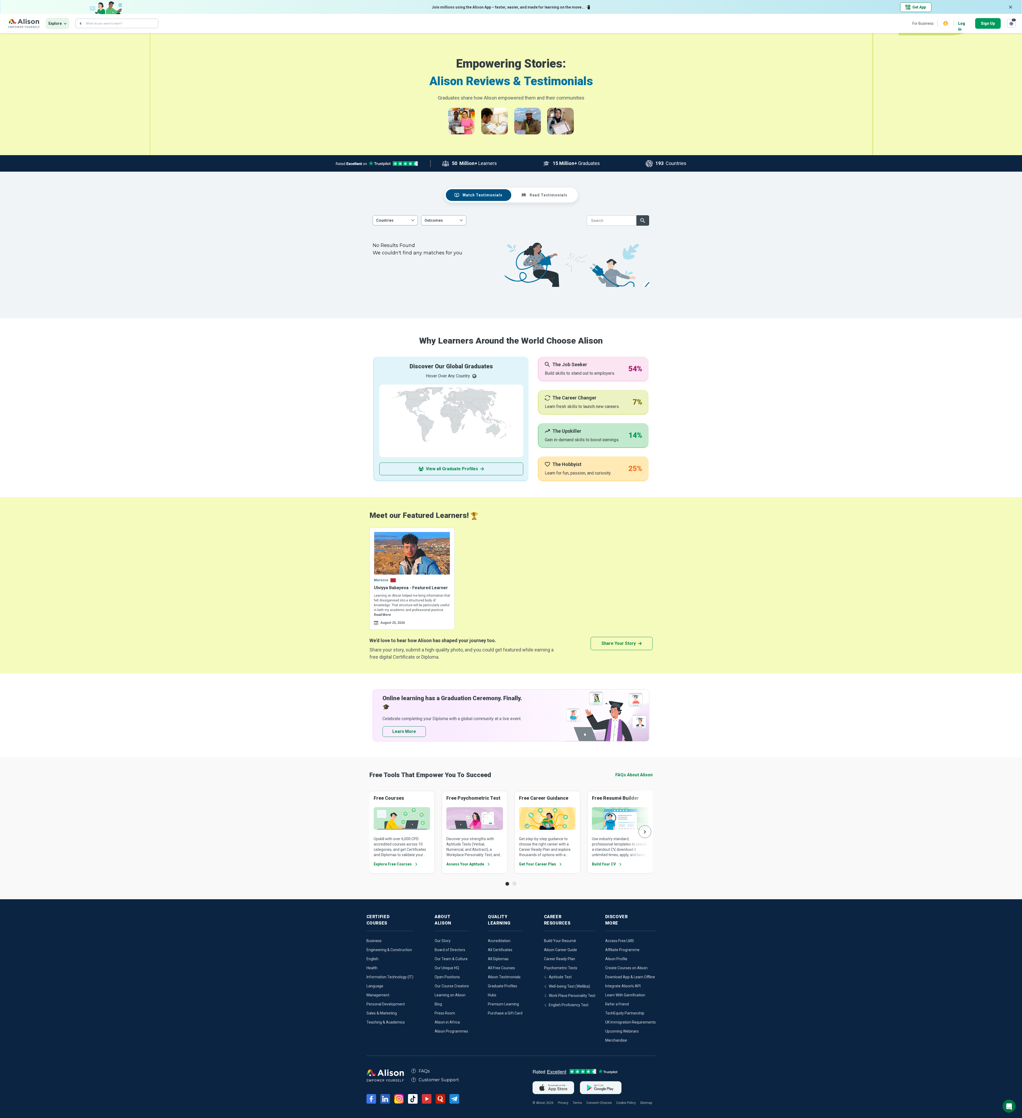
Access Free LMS (619, 941)
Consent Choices (599, 1103)
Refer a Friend (617, 1004)
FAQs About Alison (634, 774)
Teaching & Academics (385, 1022)
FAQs (424, 1071)
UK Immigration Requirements (630, 1022)
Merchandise (616, 1040)
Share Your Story (618, 643)
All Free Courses (501, 968)
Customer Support (439, 1079)
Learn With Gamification (625, 995)
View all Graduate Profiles (452, 468)
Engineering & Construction (389, 950)
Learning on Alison (450, 995)
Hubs (492, 995)
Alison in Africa (447, 1022)
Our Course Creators (452, 986)
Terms (577, 1103)
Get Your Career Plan (537, 864)
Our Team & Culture (451, 959)
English (372, 959)
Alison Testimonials (504, 977)
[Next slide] (644, 831)
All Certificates (500, 950)
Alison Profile (616, 959)
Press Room (445, 1013)
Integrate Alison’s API (623, 986)
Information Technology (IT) (389, 977)
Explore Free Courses (393, 864)
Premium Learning (503, 1004)
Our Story (443, 941)
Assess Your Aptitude (465, 864)
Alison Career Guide (560, 950)
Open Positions (447, 977)
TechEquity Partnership (624, 1013)
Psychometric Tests (560, 968)
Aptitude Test (560, 977)
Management (377, 995)
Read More (382, 615)
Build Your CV (604, 864)
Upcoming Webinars (622, 1031)
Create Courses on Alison (626, 968)
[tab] (478, 195)
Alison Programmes (451, 1031)
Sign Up (988, 23)
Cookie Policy (626, 1103)
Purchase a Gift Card (505, 1013)
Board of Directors (450, 950)
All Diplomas (498, 959)
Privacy (563, 1103)
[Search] (80, 23)
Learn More (404, 731)
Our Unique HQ (447, 968)
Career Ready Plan (559, 959)
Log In (961, 23)
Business (374, 941)
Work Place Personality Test (572, 995)
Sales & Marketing (381, 1013)
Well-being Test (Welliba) (569, 986)
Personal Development (385, 1004)
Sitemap (646, 1103)
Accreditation (499, 941)
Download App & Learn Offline (630, 977)
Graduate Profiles (502, 986)
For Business (923, 23)
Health (371, 968)
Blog (438, 1004)
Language (374, 986)
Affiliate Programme (622, 950)
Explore (55, 23)
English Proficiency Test (568, 1005)
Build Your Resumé (560, 941)
